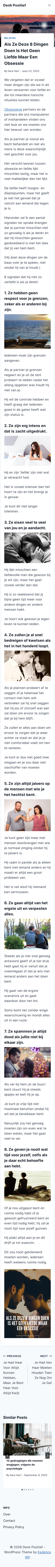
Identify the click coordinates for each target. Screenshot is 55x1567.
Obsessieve (13, 109)
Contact (9, 1521)
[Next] (47, 1455)
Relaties (10, 38)
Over (6, 1514)
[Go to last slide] (7, 1455)
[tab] (22, 1489)
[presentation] (27, 1439)
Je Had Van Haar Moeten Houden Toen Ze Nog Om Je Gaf (42, 1369)
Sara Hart (13, 71)
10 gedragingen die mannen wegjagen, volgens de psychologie (24, 1464)
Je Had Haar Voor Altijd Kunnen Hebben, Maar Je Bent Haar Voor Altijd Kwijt (13, 1374)
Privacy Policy (13, 1527)
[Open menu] (49, 5)
